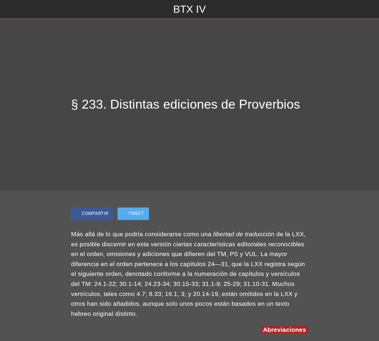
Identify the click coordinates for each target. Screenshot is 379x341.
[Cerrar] (9, 9)
